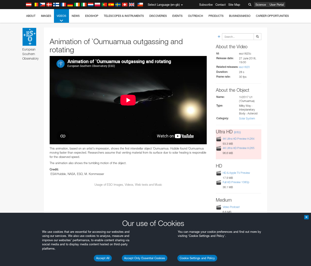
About (31, 16)
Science (260, 4)
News (76, 16)
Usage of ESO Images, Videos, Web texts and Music (128, 184)
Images (46, 16)
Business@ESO (239, 16)
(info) (237, 132)
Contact (220, 4)
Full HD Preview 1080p (236, 182)
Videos (61, 16)
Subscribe (206, 4)
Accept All (103, 258)
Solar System (247, 118)
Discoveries (158, 16)
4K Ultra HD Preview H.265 (239, 148)
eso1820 (244, 67)
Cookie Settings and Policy (197, 258)
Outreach (195, 16)
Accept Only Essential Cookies (144, 258)
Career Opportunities (272, 16)
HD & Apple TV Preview (236, 173)
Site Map (234, 4)
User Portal (277, 4)
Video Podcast (231, 207)
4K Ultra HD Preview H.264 (239, 138)
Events (177, 16)
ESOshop (91, 16)
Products (216, 16)
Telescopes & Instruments (124, 16)
